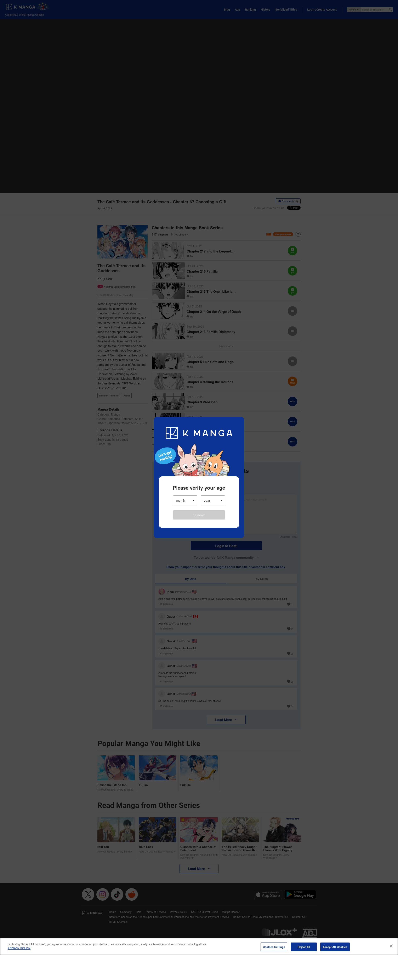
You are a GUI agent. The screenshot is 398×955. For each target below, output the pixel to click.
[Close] (391, 945)
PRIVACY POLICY (19, 948)
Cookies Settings (274, 947)
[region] (199, 946)
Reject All (304, 947)
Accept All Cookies (335, 947)
